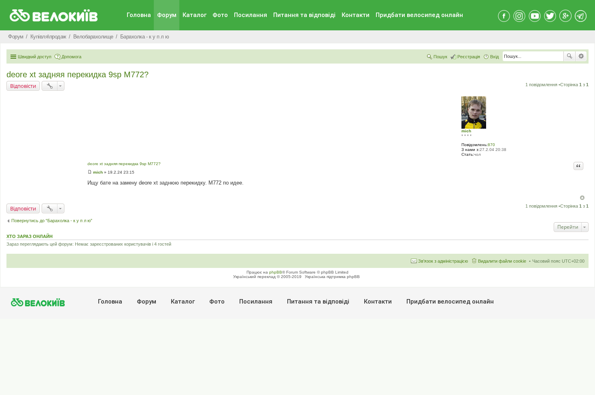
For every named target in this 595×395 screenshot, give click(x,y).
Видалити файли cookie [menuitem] (502, 261)
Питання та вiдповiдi (304, 15)
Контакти (356, 15)
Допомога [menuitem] (71, 56)
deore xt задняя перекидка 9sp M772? (77, 74)
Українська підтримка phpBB (332, 276)
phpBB (275, 272)
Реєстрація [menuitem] (468, 56)
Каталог (194, 15)
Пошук (569, 56)
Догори (582, 197)
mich (466, 131)
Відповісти (23, 85)
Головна (139, 15)
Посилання (250, 15)
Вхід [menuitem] (494, 56)
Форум (166, 15)
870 (491, 144)
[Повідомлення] (89, 172)
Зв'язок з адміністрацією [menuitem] (443, 261)
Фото (220, 15)
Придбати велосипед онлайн (419, 15)
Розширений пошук (581, 56)
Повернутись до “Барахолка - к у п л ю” (51, 220)
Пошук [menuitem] (440, 56)
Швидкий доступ (34, 56)
